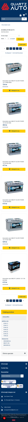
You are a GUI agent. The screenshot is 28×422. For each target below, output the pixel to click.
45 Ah (6, 323)
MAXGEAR (7, 345)
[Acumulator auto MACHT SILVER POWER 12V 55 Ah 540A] (14, 109)
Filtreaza (20, 39)
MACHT (6, 343)
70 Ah (6, 335)
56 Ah (6, 329)
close (13, 420)
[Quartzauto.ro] (14, 7)
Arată (2, 38)
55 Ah (6, 327)
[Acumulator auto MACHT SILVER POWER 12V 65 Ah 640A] (14, 149)
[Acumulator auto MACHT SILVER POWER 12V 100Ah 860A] (14, 68)
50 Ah (6, 325)
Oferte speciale (8, 353)
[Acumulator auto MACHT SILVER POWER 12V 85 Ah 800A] (14, 188)
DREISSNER (7, 341)
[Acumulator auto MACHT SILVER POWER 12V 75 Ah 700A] (14, 226)
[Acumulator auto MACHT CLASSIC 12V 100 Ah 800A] (14, 266)
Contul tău (4, 368)
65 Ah (6, 333)
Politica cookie (14, 417)
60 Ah (6, 331)
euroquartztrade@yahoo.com (11, 409)
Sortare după (4, 35)
